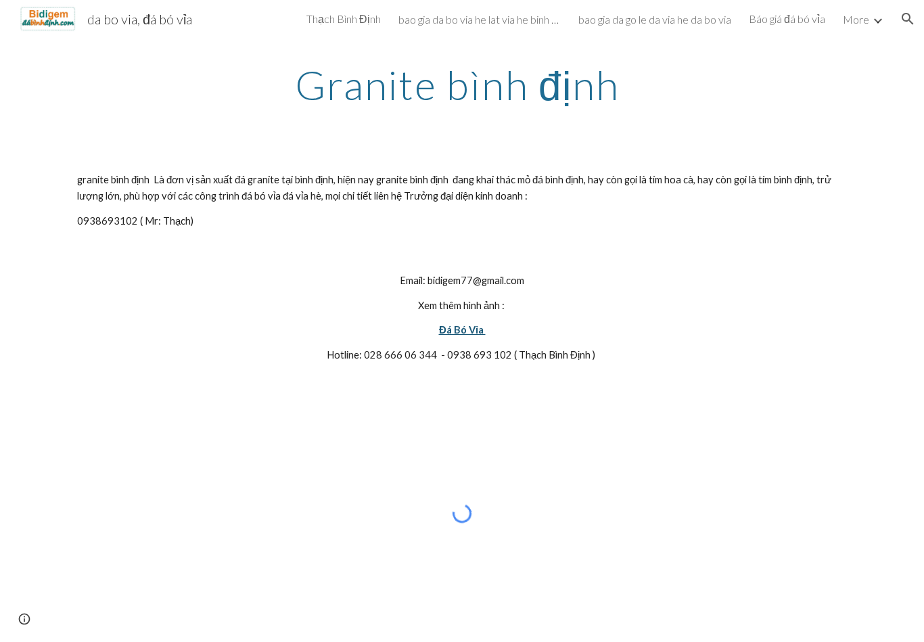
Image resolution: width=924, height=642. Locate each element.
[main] (462, 84)
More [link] (856, 19)
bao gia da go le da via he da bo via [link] (654, 19)
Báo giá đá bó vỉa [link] (787, 18)
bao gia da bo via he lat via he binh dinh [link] (479, 19)
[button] (908, 19)
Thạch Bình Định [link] (343, 18)
